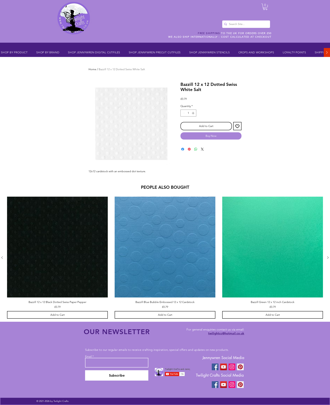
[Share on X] (202, 149)
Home (92, 69)
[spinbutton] (188, 113)
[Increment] (193, 113)
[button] (265, 7)
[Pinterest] (240, 367)
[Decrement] (183, 113)
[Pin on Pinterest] (189, 149)
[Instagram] (232, 367)
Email (88, 356)
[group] (165, 257)
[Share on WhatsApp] (196, 149)
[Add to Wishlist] (237, 126)
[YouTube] (223, 367)
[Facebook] (215, 367)
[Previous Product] (2, 257)
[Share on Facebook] (183, 149)
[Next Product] (328, 257)
